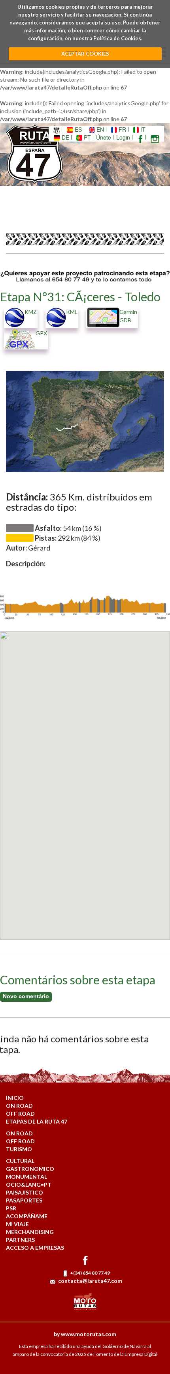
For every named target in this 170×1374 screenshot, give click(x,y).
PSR (11, 1208)
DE (64, 137)
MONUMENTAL (26, 1176)
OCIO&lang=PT (28, 1184)
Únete (103, 137)
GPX (41, 333)
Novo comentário (26, 996)
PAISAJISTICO (24, 1192)
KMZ (31, 311)
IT (142, 129)
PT (86, 137)
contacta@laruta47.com (90, 1280)
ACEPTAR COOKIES (85, 53)
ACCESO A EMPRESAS (35, 1247)
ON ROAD (19, 1105)
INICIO (15, 1097)
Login (123, 137)
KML (71, 311)
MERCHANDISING (30, 1231)
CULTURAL (20, 1160)
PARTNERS (20, 1239)
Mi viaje (17, 1224)
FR (121, 129)
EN (99, 129)
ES (77, 129)
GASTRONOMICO (30, 1168)
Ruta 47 (40, 154)
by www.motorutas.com (85, 1334)
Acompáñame (26, 1216)
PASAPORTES (24, 1200)
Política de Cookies (117, 38)
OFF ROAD (20, 1113)
